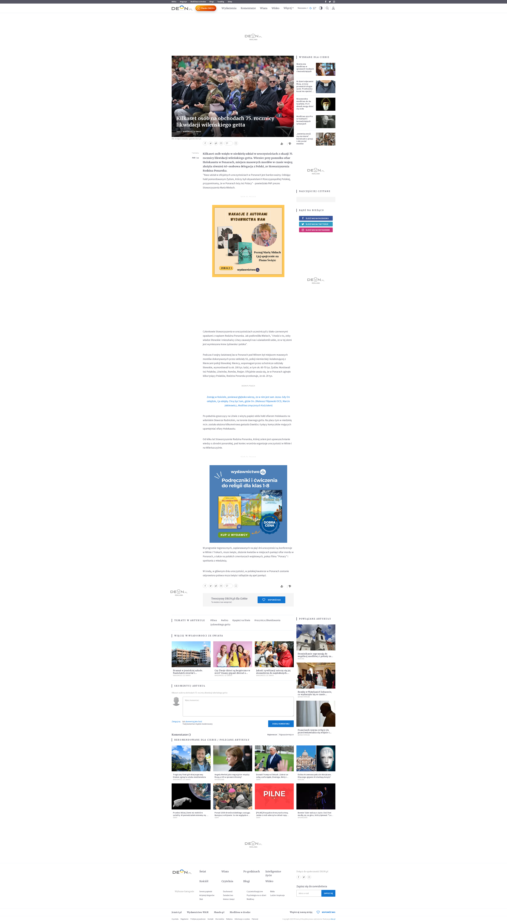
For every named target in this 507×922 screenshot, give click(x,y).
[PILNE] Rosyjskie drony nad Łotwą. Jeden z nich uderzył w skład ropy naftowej (272, 815)
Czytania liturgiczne (255, 891)
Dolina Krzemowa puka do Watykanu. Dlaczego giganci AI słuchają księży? (315, 775)
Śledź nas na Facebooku (317, 218)
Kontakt (210, 919)
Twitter (329, 1)
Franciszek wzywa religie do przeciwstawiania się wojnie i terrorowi (314, 732)
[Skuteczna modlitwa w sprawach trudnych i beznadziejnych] (325, 69)
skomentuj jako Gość (193, 721)
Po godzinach (251, 871)
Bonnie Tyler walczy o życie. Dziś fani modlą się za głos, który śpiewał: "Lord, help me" (316, 815)
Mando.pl (219, 912)
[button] (321, 8)
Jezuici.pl (177, 912)
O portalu (175, 919)
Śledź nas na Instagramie (318, 230)
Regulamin (184, 919)
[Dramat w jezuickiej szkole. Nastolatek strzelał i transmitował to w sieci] (191, 654)
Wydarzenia (229, 8)
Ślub (201, 899)
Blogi (212, 2)
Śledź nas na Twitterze (317, 224)
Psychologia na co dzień (256, 895)
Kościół (301, 659)
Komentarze (248, 8)
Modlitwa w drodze (198, 2)
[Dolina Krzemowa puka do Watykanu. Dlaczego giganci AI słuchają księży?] (315, 758)
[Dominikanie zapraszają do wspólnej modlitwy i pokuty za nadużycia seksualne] (315, 637)
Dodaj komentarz (281, 723)
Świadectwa (228, 895)
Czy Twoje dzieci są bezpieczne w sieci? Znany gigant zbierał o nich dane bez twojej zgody (232, 673)
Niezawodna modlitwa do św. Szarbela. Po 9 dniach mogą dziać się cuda (304, 104)
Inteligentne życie (273, 873)
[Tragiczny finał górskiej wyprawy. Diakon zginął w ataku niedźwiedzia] (191, 758)
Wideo (275, 8)
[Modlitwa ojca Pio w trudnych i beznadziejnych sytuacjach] (325, 121)
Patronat (255, 919)
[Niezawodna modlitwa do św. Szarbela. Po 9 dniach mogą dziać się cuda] (325, 104)
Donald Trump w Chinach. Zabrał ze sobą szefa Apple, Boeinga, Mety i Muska (272, 777)
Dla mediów (219, 919)
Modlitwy (250, 899)
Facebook (325, 1)
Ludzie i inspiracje (277, 895)
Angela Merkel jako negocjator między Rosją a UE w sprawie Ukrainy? (232, 775)
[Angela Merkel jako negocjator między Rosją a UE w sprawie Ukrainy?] (232, 758)
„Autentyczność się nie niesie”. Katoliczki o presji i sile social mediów (304, 138)
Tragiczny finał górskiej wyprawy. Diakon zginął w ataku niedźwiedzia (189, 775)
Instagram (334, 1)
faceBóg (220, 2)
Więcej (288, 8)
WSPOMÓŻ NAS (328, 912)
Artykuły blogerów (206, 895)
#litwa (213, 620)
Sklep (230, 2)
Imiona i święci (228, 899)
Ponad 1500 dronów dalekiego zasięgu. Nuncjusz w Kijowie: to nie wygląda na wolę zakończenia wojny (233, 815)
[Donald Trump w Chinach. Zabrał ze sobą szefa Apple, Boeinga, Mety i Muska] (274, 758)
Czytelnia (227, 881)
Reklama (229, 919)
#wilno (224, 620)
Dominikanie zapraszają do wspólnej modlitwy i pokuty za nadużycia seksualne (314, 656)
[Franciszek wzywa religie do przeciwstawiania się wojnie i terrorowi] (315, 714)
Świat (178, 132)
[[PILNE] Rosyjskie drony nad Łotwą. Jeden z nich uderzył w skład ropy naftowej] (274, 796)
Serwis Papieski (304, 697)
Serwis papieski (205, 891)
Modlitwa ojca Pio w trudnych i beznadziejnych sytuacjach (304, 120)
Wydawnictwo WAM (198, 912)
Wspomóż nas (274, 600)
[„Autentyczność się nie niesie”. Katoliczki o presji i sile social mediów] (325, 139)
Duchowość (228, 891)
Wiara (263, 8)
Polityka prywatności (198, 919)
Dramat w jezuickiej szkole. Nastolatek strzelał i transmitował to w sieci (188, 673)
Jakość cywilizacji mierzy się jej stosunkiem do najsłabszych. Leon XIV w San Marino (273, 673)
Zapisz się (328, 893)
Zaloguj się (176, 721)
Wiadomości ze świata (192, 132)
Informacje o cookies (242, 919)
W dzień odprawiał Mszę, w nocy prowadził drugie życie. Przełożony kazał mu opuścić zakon (304, 87)
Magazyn (183, 2)
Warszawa (302, 8)
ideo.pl (332, 919)
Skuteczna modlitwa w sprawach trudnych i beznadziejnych (305, 68)
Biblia (174, 2)
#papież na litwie (241, 620)
